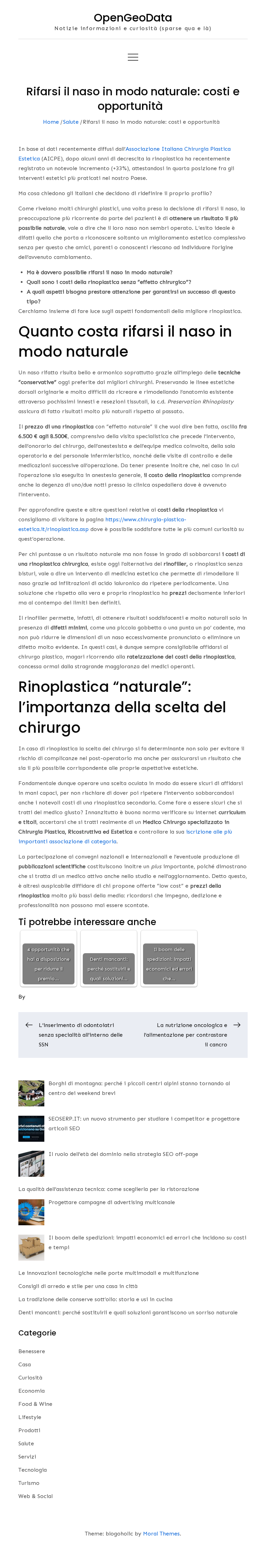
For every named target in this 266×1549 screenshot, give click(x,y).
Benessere (31, 1351)
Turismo (28, 1483)
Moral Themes (161, 1533)
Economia (31, 1390)
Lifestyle (29, 1417)
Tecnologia (32, 1470)
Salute (26, 1443)
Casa (24, 1364)
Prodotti (29, 1430)
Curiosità (30, 1377)
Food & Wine (35, 1404)
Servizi (27, 1456)
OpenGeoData (133, 17)
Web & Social (35, 1496)
